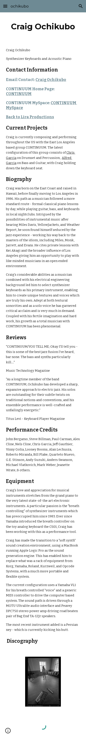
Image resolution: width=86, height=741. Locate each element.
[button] (5, 6)
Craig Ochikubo (51, 79)
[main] (43, 26)
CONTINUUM (19, 94)
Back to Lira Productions (30, 117)
